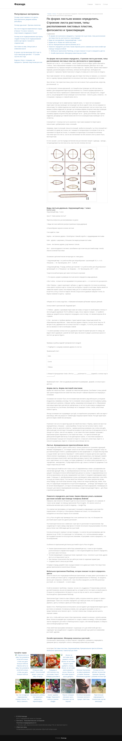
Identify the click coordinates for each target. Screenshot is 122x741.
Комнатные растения (70, 650)
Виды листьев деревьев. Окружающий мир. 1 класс (65, 40)
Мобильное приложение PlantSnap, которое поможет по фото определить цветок (78, 51)
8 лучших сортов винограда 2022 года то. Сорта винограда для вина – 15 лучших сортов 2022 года (27, 54)
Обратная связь (21, 727)
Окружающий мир (73, 648)
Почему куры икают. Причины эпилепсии (27, 25)
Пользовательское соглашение (34, 720)
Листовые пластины (60, 648)
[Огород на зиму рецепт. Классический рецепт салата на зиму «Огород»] (37, 668)
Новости (98, 4)
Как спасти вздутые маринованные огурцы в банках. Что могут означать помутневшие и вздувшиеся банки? (28, 31)
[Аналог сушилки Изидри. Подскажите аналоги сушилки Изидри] (53, 693)
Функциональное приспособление (91, 648)
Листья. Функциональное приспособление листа (64, 44)
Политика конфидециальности (26, 723)
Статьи (105, 4)
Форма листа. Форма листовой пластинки (62, 42)
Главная (90, 4)
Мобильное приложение (55, 650)
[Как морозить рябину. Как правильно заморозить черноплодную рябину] (37, 693)
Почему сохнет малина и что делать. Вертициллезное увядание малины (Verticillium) (26, 19)
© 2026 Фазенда (21, 716)
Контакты (19, 720)
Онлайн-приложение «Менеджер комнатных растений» (69, 53)
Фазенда (19, 4)
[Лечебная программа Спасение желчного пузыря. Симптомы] (83, 693)
